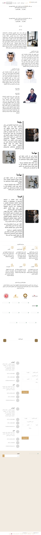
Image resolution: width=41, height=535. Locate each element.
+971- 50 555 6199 (11, 393)
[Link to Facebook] (6, 533)
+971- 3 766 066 (11, 397)
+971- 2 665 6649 (11, 377)
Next (36, 340)
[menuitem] (26, 3)
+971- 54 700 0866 (11, 373)
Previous (4, 340)
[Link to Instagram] (5, 533)
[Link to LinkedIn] (3, 533)
